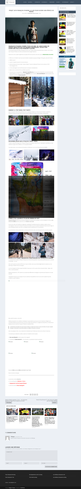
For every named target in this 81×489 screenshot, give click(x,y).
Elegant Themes (12, 487)
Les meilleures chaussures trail (59, 474)
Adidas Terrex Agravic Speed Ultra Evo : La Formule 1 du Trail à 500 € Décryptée (71, 32)
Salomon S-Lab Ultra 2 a (28, 72)
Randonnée (52, 2)
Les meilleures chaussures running (59, 477)
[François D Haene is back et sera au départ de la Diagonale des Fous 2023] (25, 411)
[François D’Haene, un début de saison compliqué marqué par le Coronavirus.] (12, 411)
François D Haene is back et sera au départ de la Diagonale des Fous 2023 (24, 419)
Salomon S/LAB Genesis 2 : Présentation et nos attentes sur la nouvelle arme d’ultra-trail (71, 49)
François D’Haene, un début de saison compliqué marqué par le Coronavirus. (12, 419)
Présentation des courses (33, 13)
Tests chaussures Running (10, 474)
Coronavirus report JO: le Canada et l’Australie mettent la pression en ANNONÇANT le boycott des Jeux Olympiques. (37, 421)
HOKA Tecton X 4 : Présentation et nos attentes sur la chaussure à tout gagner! (71, 40)
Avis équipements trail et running (35, 474)
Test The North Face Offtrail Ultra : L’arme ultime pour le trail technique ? (71, 15)
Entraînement (65, 2)
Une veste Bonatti (41, 73)
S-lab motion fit (21, 75)
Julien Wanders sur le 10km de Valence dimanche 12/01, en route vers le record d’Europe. (50, 420)
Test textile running (33, 477)
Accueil (25, 2)
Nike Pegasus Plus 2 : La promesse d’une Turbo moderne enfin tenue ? (71, 24)
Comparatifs (37, 2)
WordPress (23, 487)
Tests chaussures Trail (9, 477)
